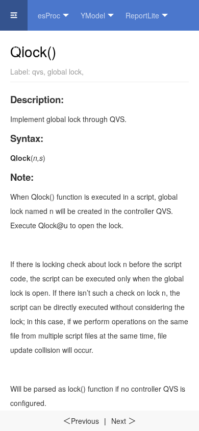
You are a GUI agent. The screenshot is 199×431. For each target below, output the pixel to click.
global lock (64, 71)
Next (123, 421)
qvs (37, 71)
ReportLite (142, 15)
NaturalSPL (28, 46)
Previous (81, 421)
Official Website (92, 46)
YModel (93, 15)
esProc (49, 15)
